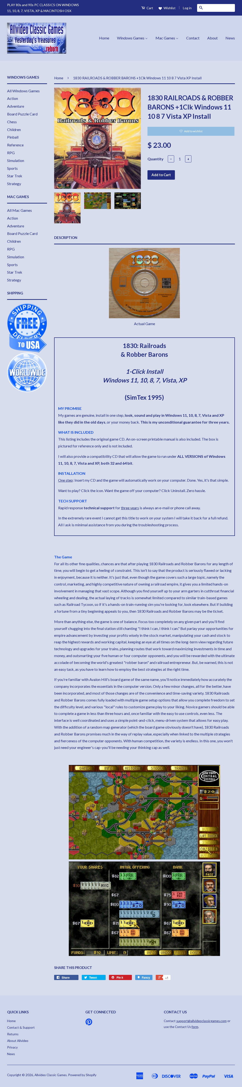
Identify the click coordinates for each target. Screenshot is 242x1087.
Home (104, 38)
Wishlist (169, 8)
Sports (12, 168)
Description (65, 237)
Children (14, 129)
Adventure (15, 106)
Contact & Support (21, 1027)
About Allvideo (17, 1041)
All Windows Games (23, 91)
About (212, 38)
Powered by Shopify (82, 1075)
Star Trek (14, 176)
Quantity (155, 159)
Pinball (12, 137)
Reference (15, 145)
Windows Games (131, 38)
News (230, 38)
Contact (192, 38)
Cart (149, 8)
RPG (11, 152)
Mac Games (166, 38)
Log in (187, 8)
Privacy (12, 1047)
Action (12, 98)
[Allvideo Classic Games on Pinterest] (88, 1023)
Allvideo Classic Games (51, 1075)
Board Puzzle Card (22, 114)
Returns (12, 1034)
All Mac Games (19, 210)
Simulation (15, 160)
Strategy (14, 183)
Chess (12, 121)
